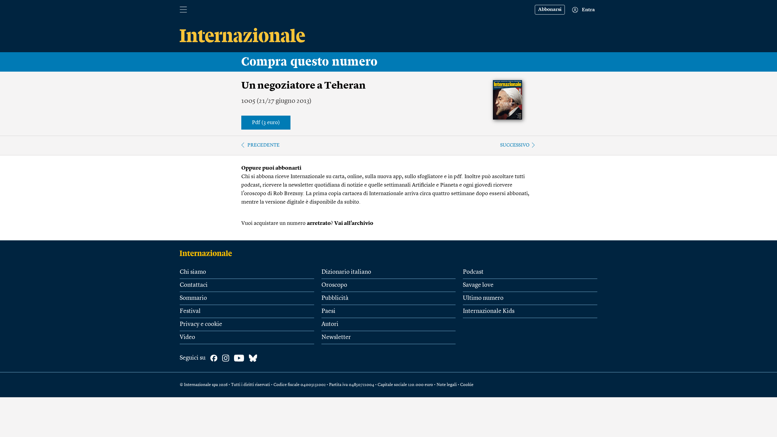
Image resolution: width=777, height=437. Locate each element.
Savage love (478, 285)
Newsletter (336, 337)
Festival (190, 311)
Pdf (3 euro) (266, 122)
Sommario (193, 298)
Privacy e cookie (201, 324)
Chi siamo (193, 272)
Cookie (466, 385)
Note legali (446, 385)
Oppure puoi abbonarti (271, 168)
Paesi (328, 311)
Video (187, 337)
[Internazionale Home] (208, 253)
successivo (515, 145)
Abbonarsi (550, 9)
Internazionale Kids (488, 311)
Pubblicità (334, 298)
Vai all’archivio (353, 223)
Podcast (473, 272)
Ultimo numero (483, 298)
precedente (263, 145)
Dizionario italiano (346, 272)
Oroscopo (334, 285)
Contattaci (194, 285)
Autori (329, 324)
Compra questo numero (309, 62)
